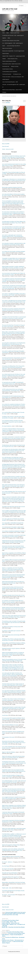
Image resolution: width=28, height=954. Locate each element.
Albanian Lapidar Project (14, 32)
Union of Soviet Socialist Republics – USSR (10, 81)
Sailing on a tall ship (14, 66)
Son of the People (5, 866)
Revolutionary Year (5, 66)
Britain (9, 37)
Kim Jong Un (6, 101)
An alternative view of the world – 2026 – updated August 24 (13, 35)
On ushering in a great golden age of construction (11, 630)
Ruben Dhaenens (5, 934)
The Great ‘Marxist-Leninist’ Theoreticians (9, 71)
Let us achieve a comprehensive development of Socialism (13, 531)
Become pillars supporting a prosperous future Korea (12, 187)
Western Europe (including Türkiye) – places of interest (12, 89)
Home (3, 32)
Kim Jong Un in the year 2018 (7, 868)
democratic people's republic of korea (12, 913)
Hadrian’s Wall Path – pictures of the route (10, 923)
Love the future (5, 715)
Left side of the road (9, 9)
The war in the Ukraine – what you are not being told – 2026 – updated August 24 (13, 78)
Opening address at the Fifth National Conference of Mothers (13, 643)
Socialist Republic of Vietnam (7, 68)
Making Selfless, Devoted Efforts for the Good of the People (13, 882)
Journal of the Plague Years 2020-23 (13, 45)
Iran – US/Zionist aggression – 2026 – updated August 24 (12, 43)
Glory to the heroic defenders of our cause (10, 724)
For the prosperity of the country (8, 737)
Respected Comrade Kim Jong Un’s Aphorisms (11, 648)
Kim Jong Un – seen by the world (8, 894)
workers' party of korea (7, 914)
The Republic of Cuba (17, 74)
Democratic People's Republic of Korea (13, 912)
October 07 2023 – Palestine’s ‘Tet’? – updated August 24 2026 (13, 56)
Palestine (4, 58)
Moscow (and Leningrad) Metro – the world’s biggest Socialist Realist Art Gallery (13, 52)
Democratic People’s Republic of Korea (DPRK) (10, 40)
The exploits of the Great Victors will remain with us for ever (13, 506)
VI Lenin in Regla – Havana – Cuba (9, 921)
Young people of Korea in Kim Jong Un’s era (10, 877)
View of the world (5, 146)
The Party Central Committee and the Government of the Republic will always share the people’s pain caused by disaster (13, 588)
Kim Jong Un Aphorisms (6, 426)
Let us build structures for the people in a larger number (12, 527)
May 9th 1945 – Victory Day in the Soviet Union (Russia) (13, 927)
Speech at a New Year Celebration (8, 752)
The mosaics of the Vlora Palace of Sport (10, 920)
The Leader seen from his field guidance (9, 872)
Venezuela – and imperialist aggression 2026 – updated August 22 (13, 86)
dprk (20, 913)
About (8, 32)
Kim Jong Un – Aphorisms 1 (7, 862)
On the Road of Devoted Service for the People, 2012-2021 (13, 890)
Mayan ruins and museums (7, 48)
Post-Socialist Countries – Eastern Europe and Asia (11, 63)
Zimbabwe (4, 92)
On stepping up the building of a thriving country (11, 626)
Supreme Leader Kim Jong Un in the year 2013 (11, 856)
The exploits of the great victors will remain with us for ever (13, 595)
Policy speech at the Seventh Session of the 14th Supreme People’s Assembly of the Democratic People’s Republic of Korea (13, 486)
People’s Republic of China (12, 58)
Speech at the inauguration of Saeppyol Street (11, 845)
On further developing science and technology (10, 634)
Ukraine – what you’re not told (7, 149)
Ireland (3, 45)
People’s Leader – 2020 (6, 887)
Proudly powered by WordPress (14, 951)
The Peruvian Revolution (6, 74)
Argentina (4, 37)
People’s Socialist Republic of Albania (9, 61)
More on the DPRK (5, 143)
